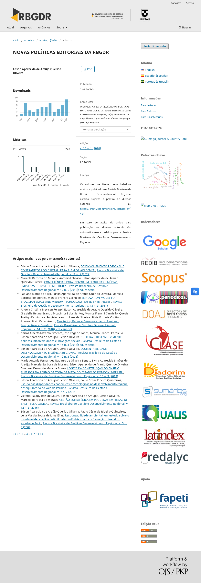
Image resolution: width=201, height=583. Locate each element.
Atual (10, 27)
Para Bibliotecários (152, 117)
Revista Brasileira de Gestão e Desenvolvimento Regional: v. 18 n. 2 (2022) (72, 272)
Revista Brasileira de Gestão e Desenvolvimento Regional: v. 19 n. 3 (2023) (69, 354)
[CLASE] (164, 354)
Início (16, 40)
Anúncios (44, 27)
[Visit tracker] (153, 205)
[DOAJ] (164, 320)
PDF (89, 69)
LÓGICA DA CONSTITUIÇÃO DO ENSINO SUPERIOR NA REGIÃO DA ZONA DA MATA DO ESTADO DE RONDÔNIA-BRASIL (72, 370)
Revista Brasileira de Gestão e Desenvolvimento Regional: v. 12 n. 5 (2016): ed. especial (64, 288)
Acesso (190, 3)
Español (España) (156, 75)
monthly (54, 185)
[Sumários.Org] (164, 398)
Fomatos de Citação (94, 129)
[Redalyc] (164, 463)
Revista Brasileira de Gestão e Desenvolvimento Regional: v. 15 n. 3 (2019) (69, 376)
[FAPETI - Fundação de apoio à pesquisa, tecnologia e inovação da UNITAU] (164, 507)
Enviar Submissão (155, 46)
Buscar (186, 27)
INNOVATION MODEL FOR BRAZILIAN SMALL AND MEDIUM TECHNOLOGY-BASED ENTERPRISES (68, 299)
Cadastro (176, 3)
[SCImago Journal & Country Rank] (164, 139)
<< (14, 434)
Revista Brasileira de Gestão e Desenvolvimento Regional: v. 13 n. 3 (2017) (71, 303)
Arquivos (26, 27)
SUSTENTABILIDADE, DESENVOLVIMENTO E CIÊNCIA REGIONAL (64, 350)
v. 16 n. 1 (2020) (48, 40)
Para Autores (148, 111)
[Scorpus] (164, 285)
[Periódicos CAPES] (164, 303)
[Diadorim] (164, 379)
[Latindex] (164, 446)
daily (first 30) (39, 185)
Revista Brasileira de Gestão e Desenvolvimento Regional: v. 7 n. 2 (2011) (64, 390)
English (149, 70)
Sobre (61, 27)
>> (42, 434)
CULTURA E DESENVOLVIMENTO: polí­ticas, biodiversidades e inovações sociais (72, 339)
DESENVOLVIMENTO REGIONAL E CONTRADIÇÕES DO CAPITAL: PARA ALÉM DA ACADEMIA (72, 268)
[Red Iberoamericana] (164, 266)
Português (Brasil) (156, 81)
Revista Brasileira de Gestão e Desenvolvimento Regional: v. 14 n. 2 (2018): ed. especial (68, 327)
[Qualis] (164, 422)
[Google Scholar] (164, 250)
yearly (66, 185)
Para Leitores (148, 105)
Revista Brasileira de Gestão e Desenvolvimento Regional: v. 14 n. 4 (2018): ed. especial (71, 343)
